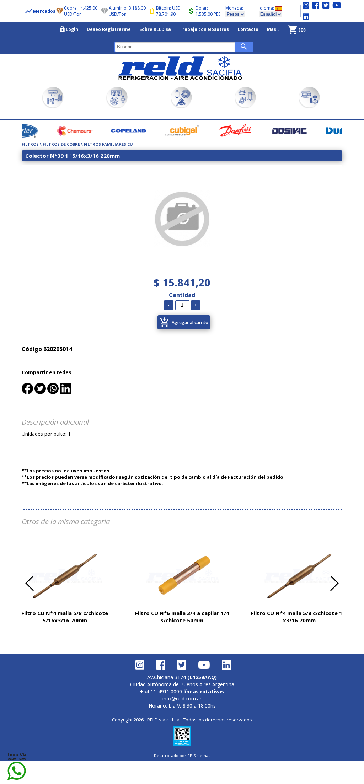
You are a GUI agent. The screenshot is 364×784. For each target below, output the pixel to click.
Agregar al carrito (183, 322)
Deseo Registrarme (109, 29)
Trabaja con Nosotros (204, 29)
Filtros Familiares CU (108, 144)
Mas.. (273, 29)
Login (68, 29)
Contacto (247, 29)
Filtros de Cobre (62, 144)
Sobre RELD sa (155, 29)
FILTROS (30, 144)
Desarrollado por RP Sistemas (182, 755)
